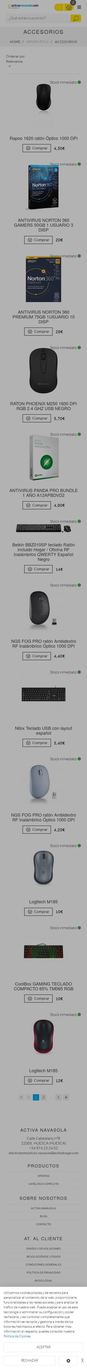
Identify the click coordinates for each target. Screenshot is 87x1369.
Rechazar (29, 1360)
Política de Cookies (17, 1336)
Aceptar (43, 1347)
